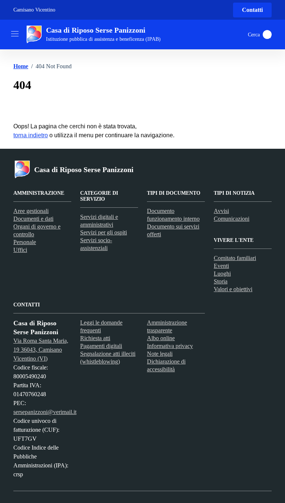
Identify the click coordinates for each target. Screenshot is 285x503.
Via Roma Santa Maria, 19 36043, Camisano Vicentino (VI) (40, 350)
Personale (24, 242)
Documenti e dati (33, 219)
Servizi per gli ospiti (103, 232)
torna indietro (30, 135)
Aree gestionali (31, 211)
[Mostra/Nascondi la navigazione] (14, 33)
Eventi (221, 266)
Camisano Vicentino (34, 10)
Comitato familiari (235, 258)
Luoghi (222, 273)
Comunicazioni (231, 219)
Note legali (160, 354)
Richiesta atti (95, 338)
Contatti (252, 10)
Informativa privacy (170, 346)
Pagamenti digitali (101, 346)
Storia (220, 281)
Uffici (20, 250)
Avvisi (221, 211)
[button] (267, 34)
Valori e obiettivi (233, 289)
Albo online (161, 338)
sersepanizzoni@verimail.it (44, 412)
